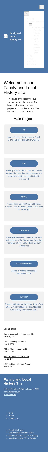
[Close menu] (26, 13)
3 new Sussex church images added (19, 334)
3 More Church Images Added (16, 356)
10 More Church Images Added (17, 364)
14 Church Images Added (15, 342)
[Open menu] (41, 7)
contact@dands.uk (12, 392)
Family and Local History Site (17, 381)
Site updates (10, 329)
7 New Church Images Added (16, 349)
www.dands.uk (10, 394)
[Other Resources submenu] (30, 24)
